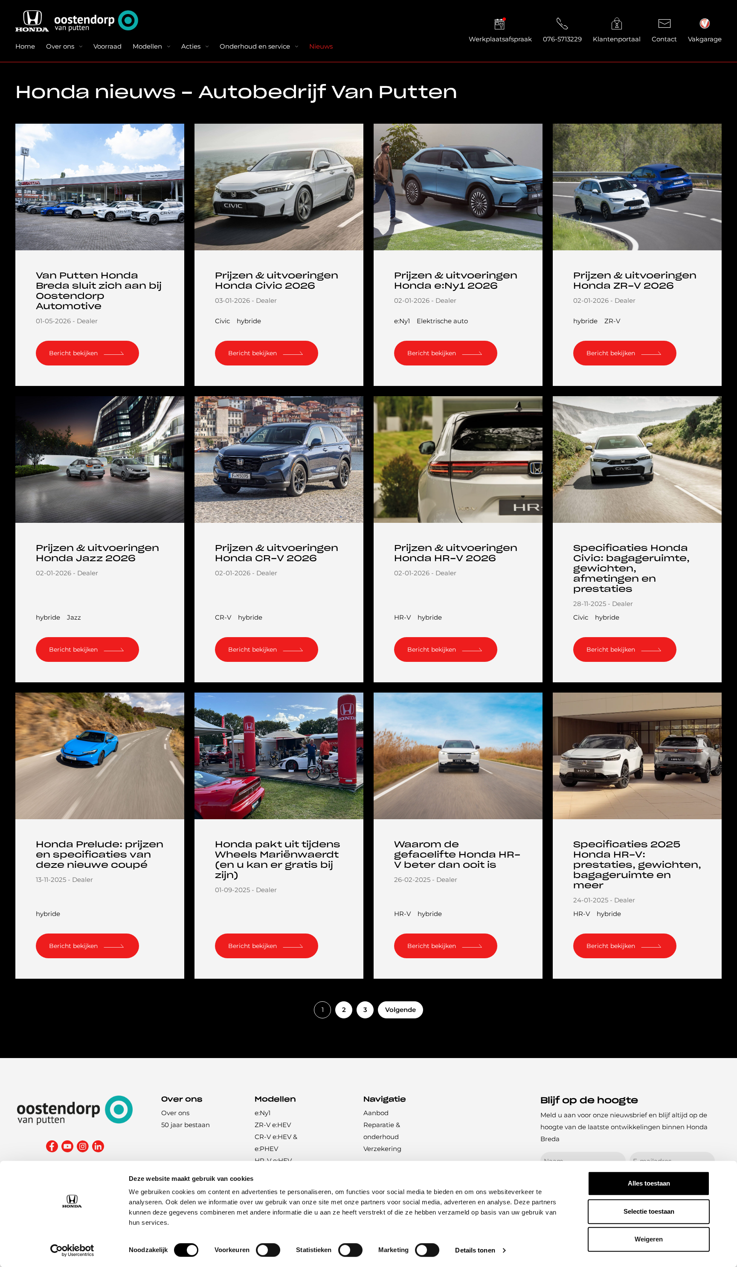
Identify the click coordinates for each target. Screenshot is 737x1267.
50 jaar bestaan (185, 1125)
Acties (190, 46)
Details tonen (475, 1250)
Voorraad (107, 46)
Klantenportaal (617, 39)
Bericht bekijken (73, 353)
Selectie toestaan (649, 1211)
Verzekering (382, 1149)
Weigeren (649, 1239)
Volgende (400, 1010)
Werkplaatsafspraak (500, 39)
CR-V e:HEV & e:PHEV (276, 1143)
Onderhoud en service (255, 46)
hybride (249, 321)
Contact (664, 39)
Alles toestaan (649, 1183)
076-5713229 (562, 39)
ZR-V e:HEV (273, 1125)
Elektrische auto (442, 321)
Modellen (147, 46)
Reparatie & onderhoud (381, 1131)
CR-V (223, 617)
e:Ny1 (402, 321)
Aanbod (376, 1113)
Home (25, 46)
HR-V (402, 617)
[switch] (268, 1250)
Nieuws (321, 46)
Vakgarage (705, 39)
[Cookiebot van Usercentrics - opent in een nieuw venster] (72, 1250)
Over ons (60, 46)
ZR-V (612, 321)
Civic (222, 321)
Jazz (74, 617)
